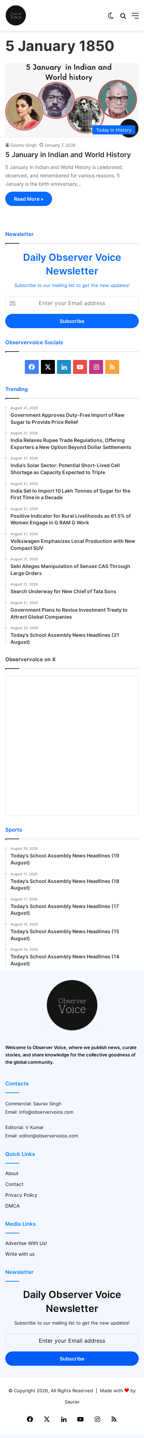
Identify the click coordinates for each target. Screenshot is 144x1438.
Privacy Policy (21, 1195)
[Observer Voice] (15, 15)
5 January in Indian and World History (68, 154)
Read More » (28, 199)
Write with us (20, 1254)
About (12, 1173)
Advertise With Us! (26, 1243)
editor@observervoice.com (48, 1135)
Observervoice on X (30, 659)
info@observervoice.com (46, 1112)
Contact (14, 1184)
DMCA (12, 1206)
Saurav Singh (23, 145)
